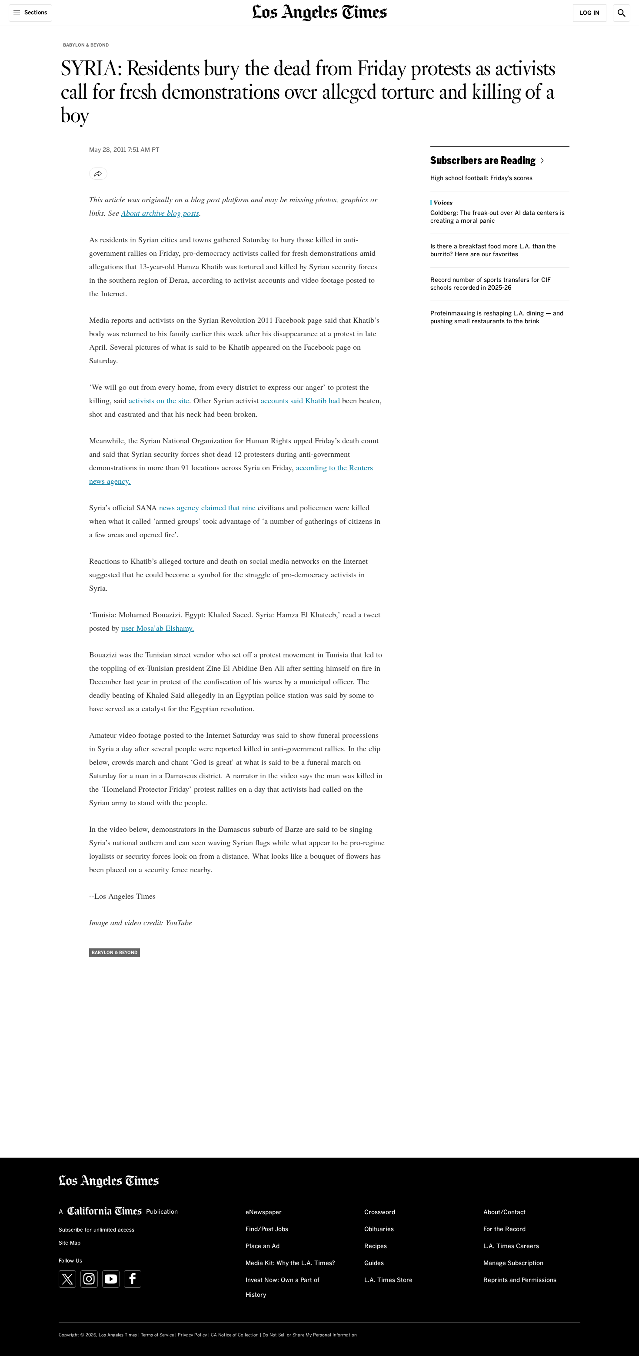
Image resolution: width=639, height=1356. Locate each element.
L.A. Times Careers (511, 1246)
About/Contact (504, 1212)
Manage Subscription (513, 1263)
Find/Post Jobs (267, 1229)
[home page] (319, 12)
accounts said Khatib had (300, 400)
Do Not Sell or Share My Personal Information (310, 1335)
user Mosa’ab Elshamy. (157, 628)
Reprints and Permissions (519, 1280)
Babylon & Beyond (86, 45)
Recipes (375, 1246)
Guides (374, 1263)
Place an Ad (263, 1246)
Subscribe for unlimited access (96, 1230)
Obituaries (379, 1229)
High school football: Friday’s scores (481, 178)
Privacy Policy (192, 1335)
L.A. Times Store (388, 1280)
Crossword (379, 1212)
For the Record (504, 1229)
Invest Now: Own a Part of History (283, 1287)
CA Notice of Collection (235, 1335)
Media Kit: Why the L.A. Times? (290, 1263)
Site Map (69, 1243)
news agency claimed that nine (208, 507)
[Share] (98, 173)
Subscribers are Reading (483, 160)
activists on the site (159, 400)
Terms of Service (157, 1335)
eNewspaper (264, 1212)
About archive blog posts (160, 213)
